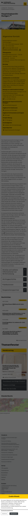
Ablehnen (4, 513)
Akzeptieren (14, 513)
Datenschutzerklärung (7, 510)
